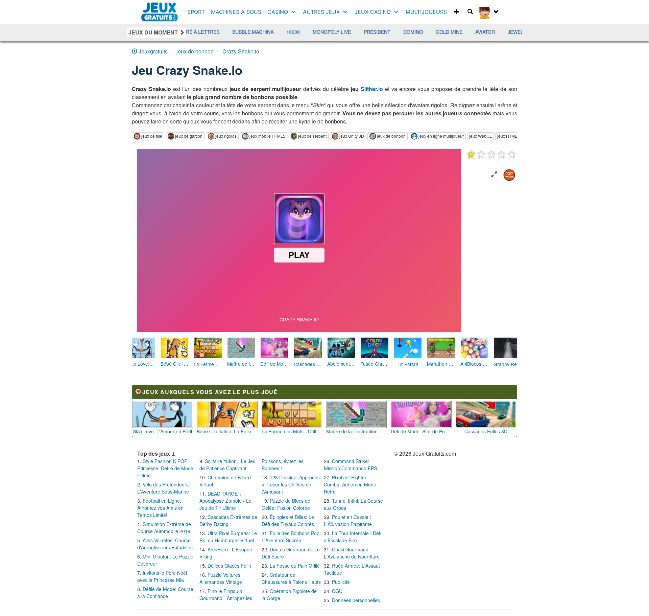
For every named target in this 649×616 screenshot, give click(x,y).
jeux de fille (151, 136)
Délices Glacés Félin (229, 565)
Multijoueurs (426, 11)
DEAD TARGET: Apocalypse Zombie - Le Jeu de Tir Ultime (225, 500)
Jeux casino (373, 11)
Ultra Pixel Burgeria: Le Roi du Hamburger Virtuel (228, 537)
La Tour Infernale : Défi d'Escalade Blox (352, 537)
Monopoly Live (280, 31)
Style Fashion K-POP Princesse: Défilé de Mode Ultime (165, 468)
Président (325, 31)
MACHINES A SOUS (236, 11)
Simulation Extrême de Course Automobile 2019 (164, 527)
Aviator (433, 31)
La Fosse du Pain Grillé (295, 565)
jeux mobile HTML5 (267, 136)
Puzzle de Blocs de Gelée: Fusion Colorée (286, 504)
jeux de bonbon (391, 136)
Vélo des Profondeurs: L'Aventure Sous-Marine (163, 488)
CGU (337, 591)
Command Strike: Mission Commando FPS (350, 465)
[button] (494, 174)
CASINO (277, 11)
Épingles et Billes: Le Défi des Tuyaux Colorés (288, 520)
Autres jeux (321, 11)
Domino (361, 31)
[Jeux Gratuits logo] (159, 8)
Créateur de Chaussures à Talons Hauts (291, 578)
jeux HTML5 (508, 136)
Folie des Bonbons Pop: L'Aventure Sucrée (291, 537)
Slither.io (372, 89)
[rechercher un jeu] (470, 12)
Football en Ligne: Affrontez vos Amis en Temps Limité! (160, 507)
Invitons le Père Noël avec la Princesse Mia (162, 576)
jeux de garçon (188, 136)
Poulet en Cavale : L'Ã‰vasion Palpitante (348, 520)
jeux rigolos (226, 136)
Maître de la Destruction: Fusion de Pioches (356, 431)
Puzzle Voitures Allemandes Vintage (220, 578)
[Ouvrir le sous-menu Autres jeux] (347, 12)
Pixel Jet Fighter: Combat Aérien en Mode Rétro (350, 484)
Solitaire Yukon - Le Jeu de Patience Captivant (227, 465)
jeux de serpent (312, 136)
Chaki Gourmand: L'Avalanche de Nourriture (352, 553)
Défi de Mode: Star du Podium (421, 431)
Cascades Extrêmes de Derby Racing (228, 520)
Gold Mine (397, 31)
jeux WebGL (480, 136)
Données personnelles (356, 600)
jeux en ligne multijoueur (441, 136)
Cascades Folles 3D (485, 431)
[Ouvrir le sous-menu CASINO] (295, 12)
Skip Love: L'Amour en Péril (162, 431)
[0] (491, 154)
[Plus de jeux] (456, 12)
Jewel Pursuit (475, 31)
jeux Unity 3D (351, 136)
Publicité (341, 581)
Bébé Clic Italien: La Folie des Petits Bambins (227, 431)
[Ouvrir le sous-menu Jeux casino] (398, 12)
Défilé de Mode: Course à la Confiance (165, 592)
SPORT (196, 11)
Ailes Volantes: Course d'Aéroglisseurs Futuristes (165, 544)
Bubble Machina (201, 31)
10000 (241, 31)
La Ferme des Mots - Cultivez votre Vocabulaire (292, 431)
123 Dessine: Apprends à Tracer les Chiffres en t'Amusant (291, 484)
